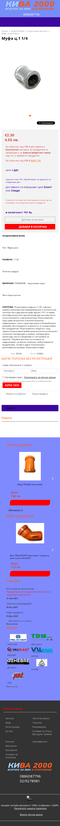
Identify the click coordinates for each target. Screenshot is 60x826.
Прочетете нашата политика (30, 808)
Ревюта (10, 408)
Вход (8, 722)
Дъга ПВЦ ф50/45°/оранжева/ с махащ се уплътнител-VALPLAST (29, 556)
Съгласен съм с (30, 377)
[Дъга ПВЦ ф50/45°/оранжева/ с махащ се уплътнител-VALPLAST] (30, 537)
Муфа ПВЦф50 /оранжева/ (30, 484)
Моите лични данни (31, 814)
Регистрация (12, 726)
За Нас (9, 731)
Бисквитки (11, 750)
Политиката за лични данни (40, 377)
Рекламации (39, 726)
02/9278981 (30, 781)
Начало (5, 31)
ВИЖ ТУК (36, 160)
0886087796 (31, 14)
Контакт (9, 741)
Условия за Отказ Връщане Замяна (42, 733)
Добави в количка (30, 502)
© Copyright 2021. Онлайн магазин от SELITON (30, 824)
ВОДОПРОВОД (17, 31)
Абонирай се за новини (20, 621)
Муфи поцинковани (10, 33)
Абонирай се (15, 510)
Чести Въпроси (41, 718)
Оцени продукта (40, 393)
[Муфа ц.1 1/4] (30, 78)
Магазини (11, 745)
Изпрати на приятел (16, 393)
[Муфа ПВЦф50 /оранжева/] (30, 466)
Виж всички (12, 624)
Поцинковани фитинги (37, 31)
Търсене (37, 722)
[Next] (52, 478)
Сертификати (39, 741)
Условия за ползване (11, 756)
